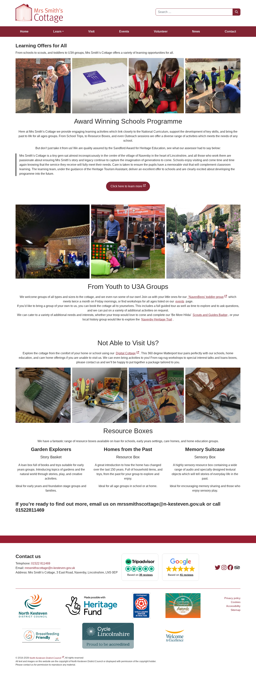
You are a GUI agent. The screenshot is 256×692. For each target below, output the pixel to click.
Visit (91, 31)
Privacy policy (232, 598)
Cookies (235, 602)
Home (24, 31)
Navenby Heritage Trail (156, 319)
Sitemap (235, 609)
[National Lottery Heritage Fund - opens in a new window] (91, 605)
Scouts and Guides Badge (210, 315)
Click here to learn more (130, 186)
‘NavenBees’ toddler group (207, 296)
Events (124, 31)
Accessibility (233, 605)
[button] (139, 567)
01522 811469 (40, 563)
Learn (57, 31)
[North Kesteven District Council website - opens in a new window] (33, 605)
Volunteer (161, 31)
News (196, 31)
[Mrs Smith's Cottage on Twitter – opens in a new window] (217, 567)
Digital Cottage (128, 353)
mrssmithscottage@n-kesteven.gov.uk (50, 568)
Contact (230, 31)
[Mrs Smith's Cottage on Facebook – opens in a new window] (230, 567)
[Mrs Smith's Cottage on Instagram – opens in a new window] (224, 567)
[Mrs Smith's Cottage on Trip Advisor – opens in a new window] (237, 567)
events (179, 301)
